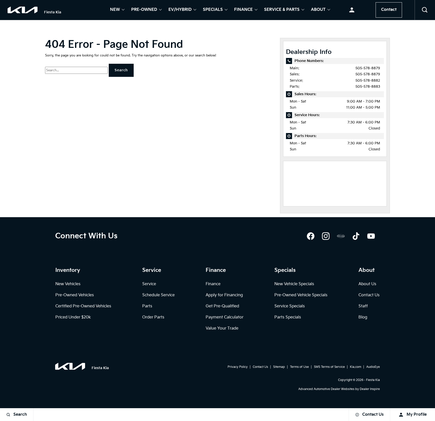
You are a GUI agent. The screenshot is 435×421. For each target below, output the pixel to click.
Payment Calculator (224, 317)
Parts (147, 306)
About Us (367, 284)
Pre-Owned (144, 10)
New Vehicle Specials (294, 284)
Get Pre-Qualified (222, 306)
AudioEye (373, 367)
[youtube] (371, 236)
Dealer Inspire (370, 389)
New (115, 10)
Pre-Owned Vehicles (74, 295)
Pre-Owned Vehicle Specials (301, 295)
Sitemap (279, 367)
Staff (363, 306)
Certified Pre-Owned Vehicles (83, 306)
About (318, 10)
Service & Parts (282, 10)
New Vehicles (68, 284)
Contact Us (369, 295)
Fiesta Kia (373, 380)
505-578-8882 (367, 80)
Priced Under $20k (73, 317)
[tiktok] (356, 236)
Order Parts (153, 317)
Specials (213, 10)
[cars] (341, 236)
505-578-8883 (367, 86)
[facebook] (310, 236)
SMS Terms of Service (329, 367)
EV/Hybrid (180, 10)
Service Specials (289, 306)
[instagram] (325, 236)
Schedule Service (158, 295)
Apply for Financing (224, 295)
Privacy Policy (238, 367)
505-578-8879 (367, 68)
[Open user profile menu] (352, 10)
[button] (425, 10)
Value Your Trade (222, 328)
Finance (243, 10)
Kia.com (355, 367)
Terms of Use (299, 367)
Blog (362, 317)
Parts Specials (287, 317)
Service (149, 284)
